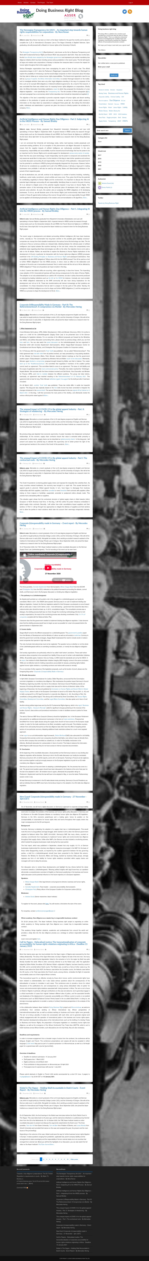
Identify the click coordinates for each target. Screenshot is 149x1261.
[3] (88, 94)
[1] (42, 52)
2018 (99, 159)
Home (20, 3)
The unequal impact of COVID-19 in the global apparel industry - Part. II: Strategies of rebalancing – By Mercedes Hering (52, 410)
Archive (26, 3)
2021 (99, 169)
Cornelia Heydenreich (32, 887)
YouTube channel (44, 1144)
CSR (122, 97)
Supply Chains (103, 121)
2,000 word (30, 1043)
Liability (125, 107)
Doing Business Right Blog (80, 1258)
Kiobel (110, 107)
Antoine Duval (36, 35)
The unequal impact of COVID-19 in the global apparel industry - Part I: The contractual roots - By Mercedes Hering (53, 459)
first (55, 388)
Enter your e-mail (104, 67)
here (21, 342)
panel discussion (52, 342)
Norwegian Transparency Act (32, 52)
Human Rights (103, 107)
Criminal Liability (115, 97)
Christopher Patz (30, 889)
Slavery (124, 117)
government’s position (75, 633)
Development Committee (35, 699)
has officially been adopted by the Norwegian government (43, 57)
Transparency (112, 121)
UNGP (119, 121)
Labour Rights (117, 107)
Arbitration (112, 90)
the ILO (51, 278)
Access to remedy (104, 90)
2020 (99, 165)
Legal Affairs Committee (57, 699)
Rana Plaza (102, 117)
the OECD (59, 278)
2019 (99, 162)
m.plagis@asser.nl (26, 1077)
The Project (41, 3)
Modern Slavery (103, 111)
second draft (41, 390)
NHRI (110, 114)
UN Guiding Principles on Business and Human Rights (49, 257)
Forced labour (103, 104)
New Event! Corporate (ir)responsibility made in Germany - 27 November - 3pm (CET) (71, 1232)
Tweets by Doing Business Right (108, 203)
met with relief (38, 353)
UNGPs (125, 121)
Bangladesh (119, 90)
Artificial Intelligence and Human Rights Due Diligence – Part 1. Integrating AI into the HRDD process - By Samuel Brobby (55, 210)
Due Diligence (114, 100)
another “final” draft (40, 385)
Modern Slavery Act (114, 111)
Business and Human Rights (118, 93)
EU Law (123, 100)
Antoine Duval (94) (108, 183)
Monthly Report (103, 114)
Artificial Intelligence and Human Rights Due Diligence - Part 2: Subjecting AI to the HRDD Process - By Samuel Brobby (54, 120)
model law (77, 635)
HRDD (123, 104)
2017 (99, 155)
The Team (50, 3)
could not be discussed (74, 359)
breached (64, 490)
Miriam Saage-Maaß (32, 882)
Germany (116, 104)
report (56, 89)
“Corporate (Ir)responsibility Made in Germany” (49, 671)
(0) (89, 35)
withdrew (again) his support (59, 379)
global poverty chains (68, 439)
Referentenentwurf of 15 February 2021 (72, 376)
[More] (31, 1183)
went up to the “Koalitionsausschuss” (32, 364)
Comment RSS (22, 1188)
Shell (119, 117)
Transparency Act (54, 91)
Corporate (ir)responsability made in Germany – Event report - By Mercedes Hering (73, 1226)
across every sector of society (79, 153)
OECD (115, 114)
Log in (131, 3)
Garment (110, 104)
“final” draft (49, 351)
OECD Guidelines (122, 114)
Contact (32, 3)
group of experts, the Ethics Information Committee (43, 79)
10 (67, 1159)
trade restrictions (69, 719)
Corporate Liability (104, 97)
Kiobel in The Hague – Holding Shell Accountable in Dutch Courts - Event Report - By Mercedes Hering (72, 1249)
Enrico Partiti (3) (107, 187)
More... (28, 108)
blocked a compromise (37, 361)
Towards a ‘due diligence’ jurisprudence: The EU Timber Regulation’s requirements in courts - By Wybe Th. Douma (35, 1176)
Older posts (74, 1159)
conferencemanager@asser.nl (45, 911)
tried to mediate (41, 374)
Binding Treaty (103, 93)
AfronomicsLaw (76, 1007)
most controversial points (50, 369)
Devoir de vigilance (103, 100)
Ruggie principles (112, 117)
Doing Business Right (56, 1007)
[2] (88, 91)
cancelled (52, 490)
